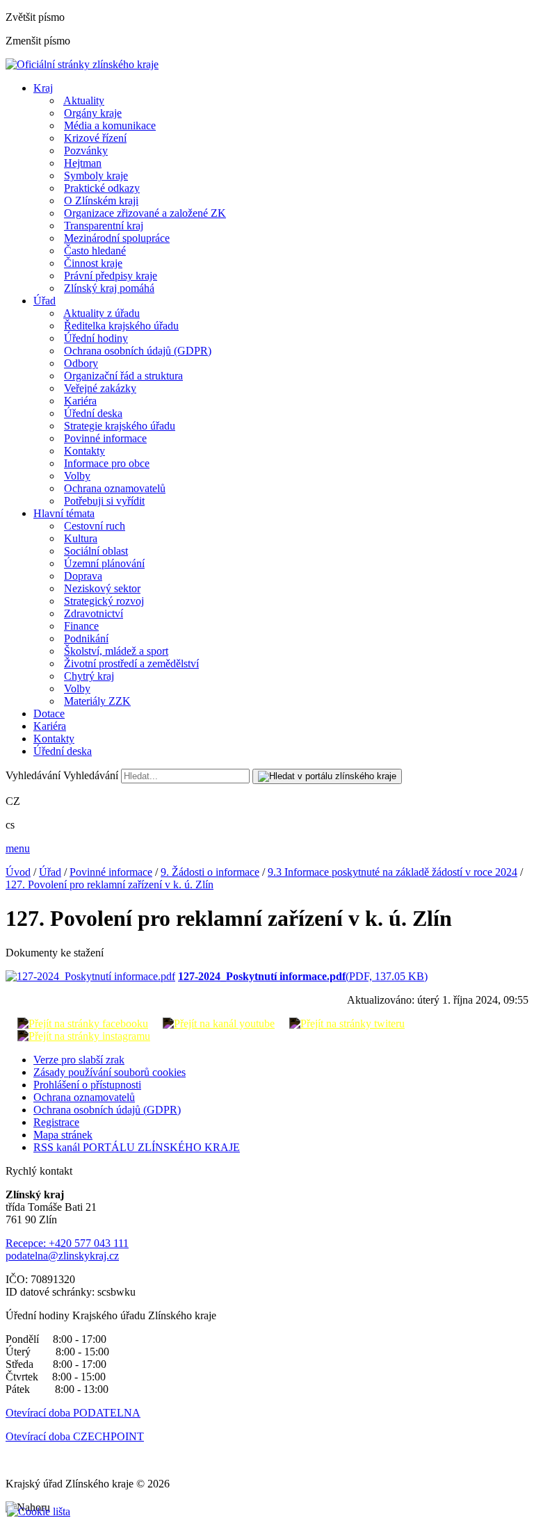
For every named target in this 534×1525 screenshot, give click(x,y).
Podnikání (86, 638)
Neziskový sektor (102, 588)
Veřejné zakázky (100, 388)
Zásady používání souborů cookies (109, 1072)
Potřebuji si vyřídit (104, 501)
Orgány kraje (93, 113)
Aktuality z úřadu (101, 313)
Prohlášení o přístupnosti (87, 1085)
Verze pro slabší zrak (78, 1060)
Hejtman (83, 163)
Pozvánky (86, 150)
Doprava (83, 576)
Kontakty (84, 451)
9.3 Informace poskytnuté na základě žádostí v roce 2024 (392, 872)
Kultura (80, 538)
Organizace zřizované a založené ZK (145, 213)
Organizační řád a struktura (123, 376)
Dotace (49, 713)
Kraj (43, 88)
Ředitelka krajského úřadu (121, 326)
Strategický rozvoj (104, 601)
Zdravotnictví (93, 613)
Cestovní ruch (94, 526)
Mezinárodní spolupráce (117, 238)
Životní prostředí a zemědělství (131, 663)
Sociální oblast (96, 551)
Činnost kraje (93, 263)
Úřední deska (93, 413)
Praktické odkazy (102, 188)
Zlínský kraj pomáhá (109, 288)
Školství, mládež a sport (116, 651)
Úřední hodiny (96, 338)
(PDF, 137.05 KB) (303, 976)
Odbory (81, 363)
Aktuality (83, 100)
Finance (81, 626)
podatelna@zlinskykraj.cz (62, 1256)
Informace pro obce (106, 463)
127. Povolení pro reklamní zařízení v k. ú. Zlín (109, 884)
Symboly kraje (96, 175)
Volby (77, 476)
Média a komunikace (110, 125)
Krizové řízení (95, 138)
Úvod (18, 872)
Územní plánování (104, 563)
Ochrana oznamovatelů (114, 488)
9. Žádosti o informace (210, 872)
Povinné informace (105, 438)
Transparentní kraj (103, 225)
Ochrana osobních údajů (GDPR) (137, 351)
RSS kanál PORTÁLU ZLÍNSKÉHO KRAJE (136, 1147)
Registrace (56, 1122)
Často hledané (95, 250)
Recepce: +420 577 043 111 (67, 1243)
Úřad (44, 301)
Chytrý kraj (89, 676)
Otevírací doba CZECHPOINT (75, 1436)
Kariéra (80, 401)
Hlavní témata (64, 513)
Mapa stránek (62, 1135)
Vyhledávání (33, 775)
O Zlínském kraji (101, 200)
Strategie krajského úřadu (119, 426)
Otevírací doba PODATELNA (73, 1413)
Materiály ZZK (97, 701)
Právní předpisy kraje (110, 276)
